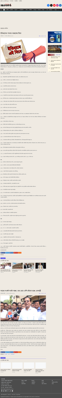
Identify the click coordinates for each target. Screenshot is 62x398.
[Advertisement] (28, 20)
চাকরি (43, 380)
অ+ (42, 293)
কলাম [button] (43, 9)
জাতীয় (7, 9)
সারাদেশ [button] (15, 9)
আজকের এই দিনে (4, 28)
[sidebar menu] (1, 10)
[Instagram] (8, 390)
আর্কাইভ (20, 0)
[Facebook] (2, 390)
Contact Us (9, 394)
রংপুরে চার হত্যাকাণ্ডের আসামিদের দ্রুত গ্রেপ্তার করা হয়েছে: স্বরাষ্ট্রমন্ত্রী (39, 370)
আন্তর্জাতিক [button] (21, 9)
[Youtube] (6, 390)
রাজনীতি (11, 9)
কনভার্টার (16, 0)
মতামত (43, 382)
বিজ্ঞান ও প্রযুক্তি (24, 380)
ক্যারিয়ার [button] (50, 9)
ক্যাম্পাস (23, 382)
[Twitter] (4, 390)
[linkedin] (12, 390)
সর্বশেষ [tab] (51, 54)
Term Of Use (13, 394)
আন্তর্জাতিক (33, 382)
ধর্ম (47, 9)
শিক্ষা (27, 9)
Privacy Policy (18, 394)
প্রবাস (53, 383)
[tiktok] (10, 390)
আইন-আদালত (44, 383)
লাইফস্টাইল (24, 383)
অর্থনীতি (30, 9)
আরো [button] (56, 9)
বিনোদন (39, 9)
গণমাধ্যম (33, 383)
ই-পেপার (11, 0)
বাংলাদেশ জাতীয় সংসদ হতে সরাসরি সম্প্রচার (54, 51)
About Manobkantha (4, 394)
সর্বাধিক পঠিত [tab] (58, 54)
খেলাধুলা (34, 9)
